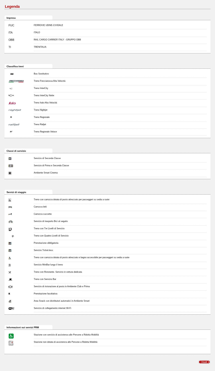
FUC (11, 25)
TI (10, 47)
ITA (11, 32)
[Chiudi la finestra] (204, 363)
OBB (11, 39)
